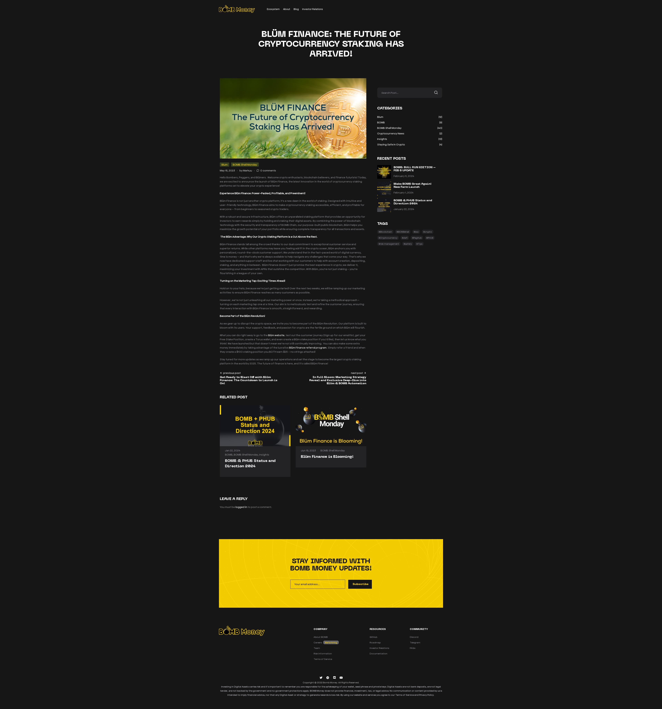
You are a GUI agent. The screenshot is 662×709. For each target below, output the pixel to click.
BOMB (229, 454)
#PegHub (417, 237)
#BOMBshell (403, 231)
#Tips (419, 243)
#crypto (427, 231)
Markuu (247, 170)
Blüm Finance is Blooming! (327, 457)
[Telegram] (327, 677)
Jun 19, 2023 (308, 450)
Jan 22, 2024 (232, 450)
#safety (408, 243)
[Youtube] (341, 677)
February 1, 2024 (403, 192)
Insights (264, 454)
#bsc (416, 231)
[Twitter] (321, 677)
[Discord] (334, 677)
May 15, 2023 (227, 170)
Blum (225, 164)
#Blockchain (385, 231)
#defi (405, 237)
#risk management (389, 243)
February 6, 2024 (404, 175)
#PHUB (429, 237)
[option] (255, 441)
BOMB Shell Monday (245, 164)
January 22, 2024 (404, 209)
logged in (241, 506)
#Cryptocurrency (388, 237)
